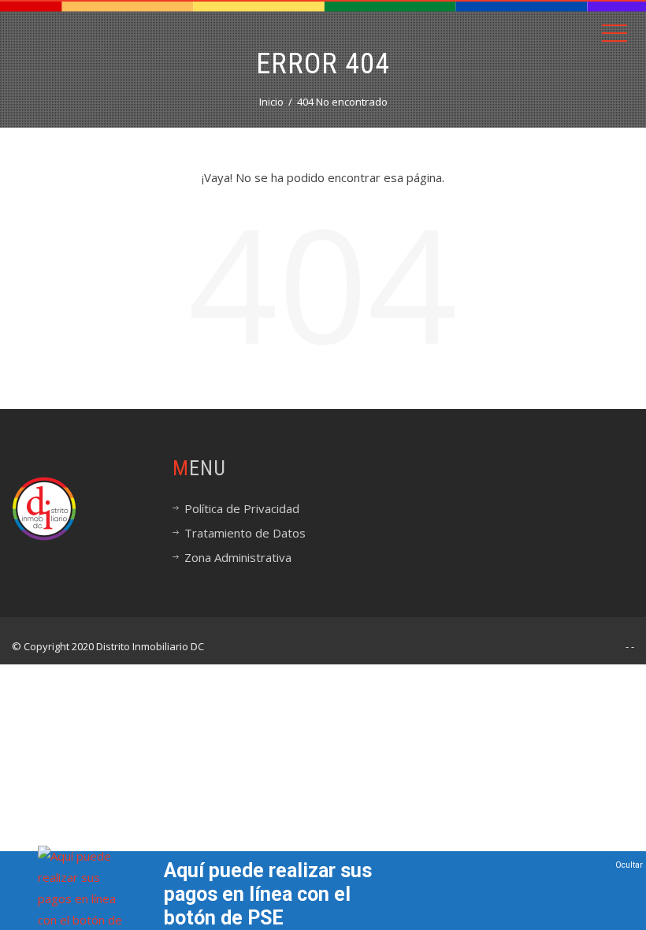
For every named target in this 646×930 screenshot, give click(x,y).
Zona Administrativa (237, 557)
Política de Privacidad (241, 508)
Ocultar (629, 865)
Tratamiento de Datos (245, 533)
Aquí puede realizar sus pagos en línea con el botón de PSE (268, 894)
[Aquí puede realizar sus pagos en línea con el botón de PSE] (85, 898)
